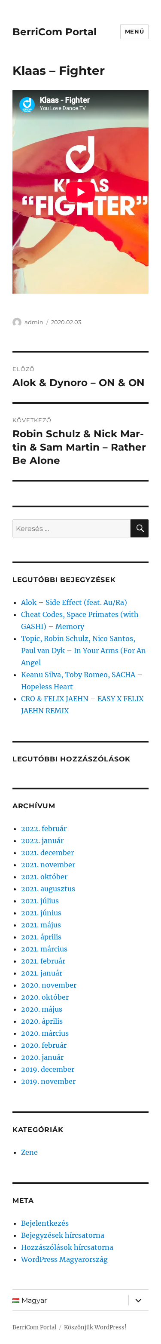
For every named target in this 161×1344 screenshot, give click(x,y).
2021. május (41, 925)
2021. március (44, 949)
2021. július (40, 900)
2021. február (43, 961)
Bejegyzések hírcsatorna (62, 1235)
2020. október (45, 997)
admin (33, 322)
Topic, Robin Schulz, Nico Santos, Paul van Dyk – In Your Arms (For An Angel (83, 650)
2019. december (47, 1069)
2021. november (48, 864)
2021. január (41, 973)
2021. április (41, 937)
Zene (29, 1152)
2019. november (48, 1081)
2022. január (42, 840)
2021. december (47, 852)
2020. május (41, 1009)
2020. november (48, 985)
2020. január (42, 1057)
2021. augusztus (48, 888)
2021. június (41, 912)
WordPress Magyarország (64, 1259)
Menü (134, 31)
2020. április (42, 1021)
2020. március (45, 1033)
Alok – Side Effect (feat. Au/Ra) (74, 602)
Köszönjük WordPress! (95, 1327)
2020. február (44, 1045)
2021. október (44, 876)
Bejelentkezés (45, 1223)
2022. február (44, 828)
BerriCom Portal (54, 32)
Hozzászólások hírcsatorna (67, 1247)
